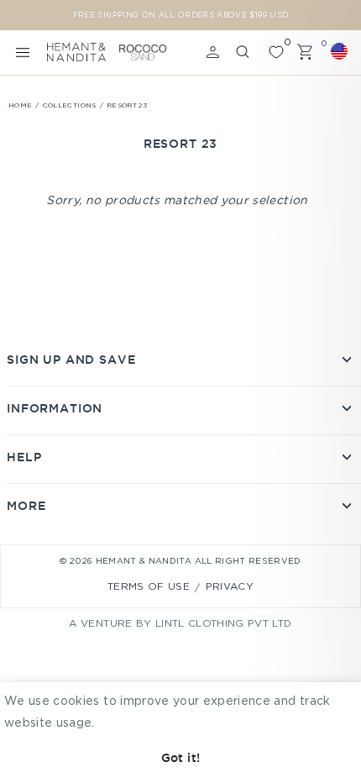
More (26, 505)
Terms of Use (148, 586)
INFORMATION (54, 408)
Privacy (230, 586)
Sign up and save (71, 359)
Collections (70, 105)
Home (20, 105)
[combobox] (342, 51)
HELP (24, 457)
